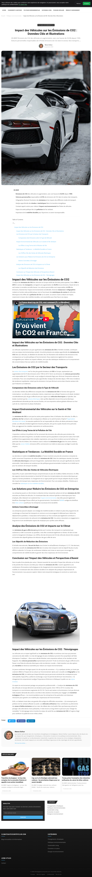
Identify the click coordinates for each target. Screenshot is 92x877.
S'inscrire (23, 817)
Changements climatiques (15, 10)
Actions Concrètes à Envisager (27, 260)
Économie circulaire (58, 10)
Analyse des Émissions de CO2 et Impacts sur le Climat (33, 264)
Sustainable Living (47, 10)
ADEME (62, 500)
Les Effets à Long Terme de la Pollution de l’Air (32, 245)
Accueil (4, 10)
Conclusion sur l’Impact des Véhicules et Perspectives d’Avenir (35, 272)
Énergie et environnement (73, 10)
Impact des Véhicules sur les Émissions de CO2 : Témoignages (35, 275)
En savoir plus (23, 4)
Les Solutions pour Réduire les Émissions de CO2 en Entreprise (35, 257)
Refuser (79, 3)
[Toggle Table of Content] (13, 223)
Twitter (12, 721)
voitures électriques (34, 399)
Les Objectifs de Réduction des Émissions (31, 268)
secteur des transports (21, 371)
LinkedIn (32, 721)
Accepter (86, 3)
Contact (3, 863)
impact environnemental (48, 498)
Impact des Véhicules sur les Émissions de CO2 (28, 227)
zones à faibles (25, 444)
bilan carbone (19, 503)
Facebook (22, 721)
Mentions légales (41, 874)
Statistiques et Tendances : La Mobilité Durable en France (33, 249)
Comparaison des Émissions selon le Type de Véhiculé (35, 238)
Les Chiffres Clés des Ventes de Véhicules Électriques (34, 253)
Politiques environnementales (32, 10)
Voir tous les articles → (21, 743)
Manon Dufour (20, 732)
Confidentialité (50, 874)
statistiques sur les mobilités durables (32, 483)
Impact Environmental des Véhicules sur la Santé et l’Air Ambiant (36, 242)
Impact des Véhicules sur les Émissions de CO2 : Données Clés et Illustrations (40, 231)
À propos (33, 874)
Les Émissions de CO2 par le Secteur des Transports (32, 234)
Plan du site (58, 874)
